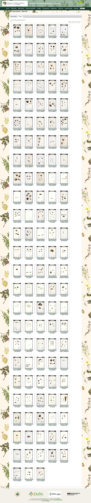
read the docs (45, 499)
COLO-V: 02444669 (64, 56)
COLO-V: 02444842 (29, 56)
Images (39, 8)
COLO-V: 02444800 (52, 74)
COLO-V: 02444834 (41, 56)
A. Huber (17, 332)
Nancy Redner (64, 443)
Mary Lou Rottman (52, 240)
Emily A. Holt (17, 314)
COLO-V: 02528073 (41, 425)
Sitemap (76, 8)
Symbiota (47, 500)
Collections (14, 8)
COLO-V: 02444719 (52, 111)
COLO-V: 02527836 (29, 37)
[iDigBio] (36, 494)
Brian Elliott (40, 332)
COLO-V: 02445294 (52, 443)
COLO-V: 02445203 (29, 443)
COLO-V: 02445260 (17, 425)
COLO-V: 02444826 (17, 148)
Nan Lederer (64, 259)
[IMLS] (55, 494)
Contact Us (70, 2)
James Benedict (17, 277)
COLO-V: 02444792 (41, 185)
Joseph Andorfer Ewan (52, 277)
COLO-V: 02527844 (64, 166)
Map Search (21, 8)
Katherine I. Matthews (64, 277)
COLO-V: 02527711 (52, 129)
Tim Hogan (17, 296)
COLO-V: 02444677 (52, 166)
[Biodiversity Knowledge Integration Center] (73, 494)
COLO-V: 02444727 (29, 92)
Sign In (79, 2)
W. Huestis (17, 443)
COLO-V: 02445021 (17, 369)
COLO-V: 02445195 (17, 462)
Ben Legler (52, 332)
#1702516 (58, 498)
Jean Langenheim (64, 462)
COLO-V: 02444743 (64, 92)
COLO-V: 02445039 (41, 222)
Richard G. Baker (40, 406)
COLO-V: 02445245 (17, 480)
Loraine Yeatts (17, 203)
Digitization (54, 8)
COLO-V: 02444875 (17, 56)
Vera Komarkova (64, 185)
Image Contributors (16, 11)
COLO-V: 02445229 (52, 462)
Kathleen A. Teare (29, 406)
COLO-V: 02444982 (64, 74)
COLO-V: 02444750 (41, 148)
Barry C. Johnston (52, 203)
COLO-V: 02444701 (17, 185)
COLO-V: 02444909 (17, 111)
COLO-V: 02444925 (41, 166)
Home (7, 8)
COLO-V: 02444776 (41, 74)
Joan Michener (29, 259)
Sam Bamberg (64, 369)
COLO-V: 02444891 (29, 148)
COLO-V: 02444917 (41, 92)
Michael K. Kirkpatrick (40, 296)
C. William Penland (41, 203)
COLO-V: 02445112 (41, 277)
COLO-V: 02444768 (52, 92)
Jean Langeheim (29, 203)
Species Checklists (31, 8)
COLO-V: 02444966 (41, 129)
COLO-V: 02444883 (52, 37)
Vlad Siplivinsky (64, 203)
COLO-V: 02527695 (17, 37)
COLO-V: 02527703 (64, 129)
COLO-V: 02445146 (29, 296)
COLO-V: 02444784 (64, 111)
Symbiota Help (68, 8)
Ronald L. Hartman (17, 222)
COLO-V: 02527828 (29, 129)
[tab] (14, 16)
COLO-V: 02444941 (17, 129)
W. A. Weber (52, 222)
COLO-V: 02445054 (29, 240)
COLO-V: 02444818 (17, 74)
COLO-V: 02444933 (64, 37)
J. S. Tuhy (52, 259)
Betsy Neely (40, 351)
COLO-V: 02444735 (41, 111)
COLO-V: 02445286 (41, 480)
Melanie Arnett (64, 425)
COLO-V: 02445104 (52, 388)
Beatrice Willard (52, 185)
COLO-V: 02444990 (17, 92)
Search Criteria (14, 16)
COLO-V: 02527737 (29, 166)
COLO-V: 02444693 (52, 56)
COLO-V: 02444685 (29, 111)
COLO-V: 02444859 (64, 148)
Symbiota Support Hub (58, 499)
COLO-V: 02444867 (29, 185)
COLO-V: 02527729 (52, 148)
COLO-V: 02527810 (17, 166)
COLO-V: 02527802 (29, 74)
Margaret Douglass (29, 222)
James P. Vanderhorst (64, 351)
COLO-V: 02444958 (41, 37)
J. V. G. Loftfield (17, 388)
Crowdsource (46, 8)
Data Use (61, 8)
